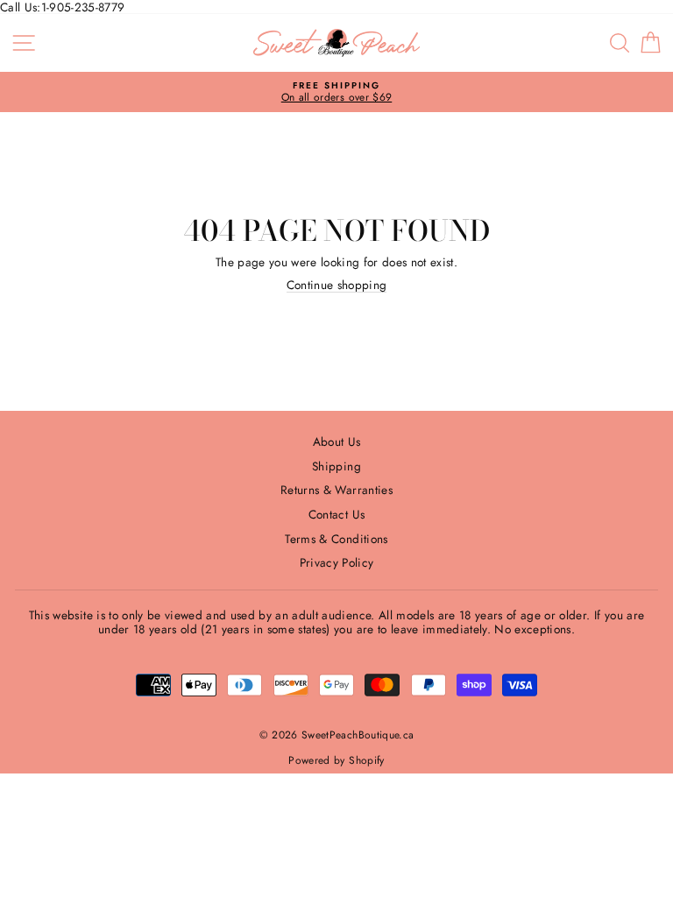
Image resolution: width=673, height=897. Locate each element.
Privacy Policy (337, 562)
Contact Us (336, 514)
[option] (336, 92)
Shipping (336, 466)
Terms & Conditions (336, 538)
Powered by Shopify (336, 760)
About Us (337, 441)
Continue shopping (337, 285)
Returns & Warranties (336, 489)
